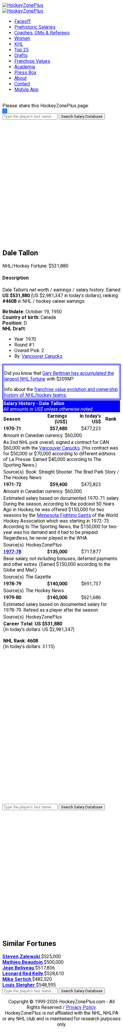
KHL (18, 44)
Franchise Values (32, 61)
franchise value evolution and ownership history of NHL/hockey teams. (61, 392)
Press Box (25, 72)
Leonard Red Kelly (23, 973)
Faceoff (22, 21)
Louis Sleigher (19, 985)
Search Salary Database (81, 116)
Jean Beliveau (18, 968)
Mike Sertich (17, 979)
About (20, 78)
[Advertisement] (61, 181)
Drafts (20, 55)
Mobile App (26, 89)
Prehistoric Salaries (35, 27)
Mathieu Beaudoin (23, 962)
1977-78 (12, 552)
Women (22, 38)
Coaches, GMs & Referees (42, 33)
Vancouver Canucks (42, 356)
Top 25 (21, 50)
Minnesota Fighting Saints (64, 515)
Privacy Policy (81, 1007)
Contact (22, 84)
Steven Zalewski (21, 956)
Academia (24, 67)
